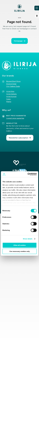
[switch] (34, 217)
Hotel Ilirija (10, 91)
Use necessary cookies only (19, 251)
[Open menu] (36, 8)
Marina (8, 102)
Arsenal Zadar (11, 84)
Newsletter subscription (18, 138)
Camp (8, 99)
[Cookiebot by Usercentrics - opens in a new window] (28, 174)
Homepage (18, 41)
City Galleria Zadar (13, 86)
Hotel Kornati (11, 97)
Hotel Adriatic (11, 94)
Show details (27, 239)
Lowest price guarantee (15, 118)
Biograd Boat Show (13, 81)
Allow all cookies (19, 245)
